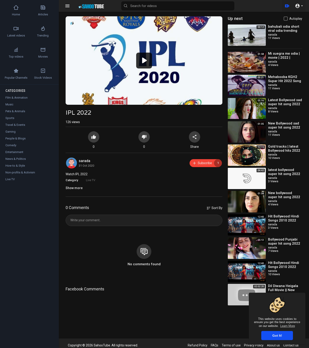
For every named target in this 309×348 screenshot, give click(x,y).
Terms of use (231, 345)
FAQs (214, 345)
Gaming (10, 131)
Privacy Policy (254, 345)
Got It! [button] (277, 335)
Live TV (90, 180)
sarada (84, 161)
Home (16, 14)
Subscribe (208, 163)
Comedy (10, 145)
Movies (43, 56)
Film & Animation (16, 97)
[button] (299, 6)
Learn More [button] (287, 326)
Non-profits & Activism (20, 172)
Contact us (291, 345)
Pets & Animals (15, 111)
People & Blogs (15, 138)
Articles (43, 14)
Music (9, 104)
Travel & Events (15, 125)
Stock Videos (43, 77)
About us (273, 345)
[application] (144, 60)
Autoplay (295, 18)
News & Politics (15, 159)
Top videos (16, 56)
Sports (9, 118)
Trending (43, 35)
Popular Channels (16, 77)
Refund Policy (197, 345)
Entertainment (14, 152)
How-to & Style (15, 165)
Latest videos (16, 35)
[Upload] (287, 6)
